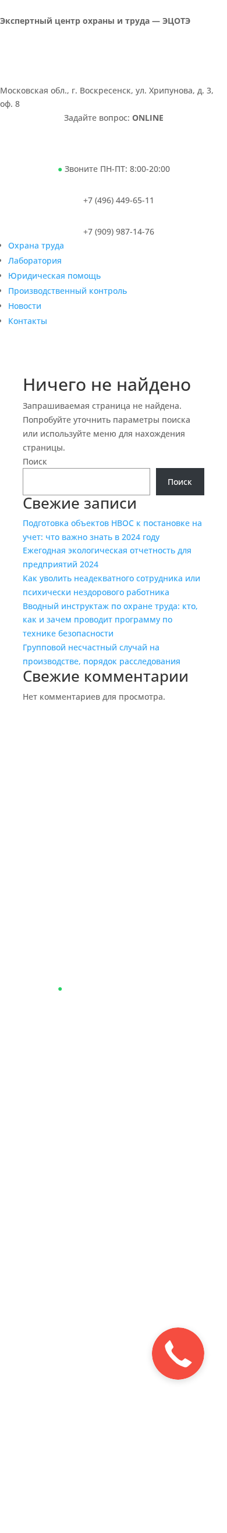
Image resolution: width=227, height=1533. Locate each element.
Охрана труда (36, 245)
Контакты (27, 320)
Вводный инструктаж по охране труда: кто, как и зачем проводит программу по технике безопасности (110, 619)
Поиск (35, 461)
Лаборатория (35, 260)
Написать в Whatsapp (74, 152)
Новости (24, 305)
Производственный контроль (67, 290)
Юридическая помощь (54, 275)
